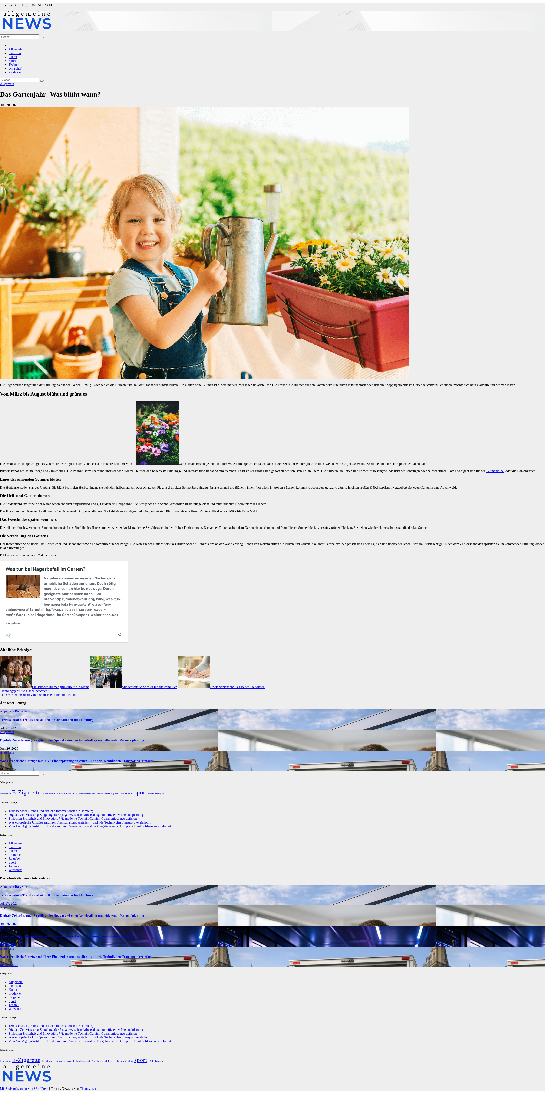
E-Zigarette (26, 792)
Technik (14, 64)
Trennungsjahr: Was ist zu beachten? (24, 691)
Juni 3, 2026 (8, 944)
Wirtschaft (15, 68)
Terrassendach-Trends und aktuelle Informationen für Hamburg (46, 720)
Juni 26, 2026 (9, 924)
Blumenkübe (495, 471)
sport (140, 792)
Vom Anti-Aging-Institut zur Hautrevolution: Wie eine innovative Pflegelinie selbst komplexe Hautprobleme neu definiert (90, 826)
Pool (94, 793)
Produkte (15, 72)
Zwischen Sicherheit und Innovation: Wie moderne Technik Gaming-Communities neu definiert (73, 818)
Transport (159, 793)
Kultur (13, 57)
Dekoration (5, 793)
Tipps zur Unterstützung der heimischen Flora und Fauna (38, 694)
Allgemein (16, 49)
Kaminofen (59, 793)
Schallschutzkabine (124, 793)
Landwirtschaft (83, 793)
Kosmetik (70, 793)
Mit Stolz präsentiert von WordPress (24, 1088)
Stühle (151, 793)
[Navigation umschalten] (1, 33)
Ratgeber (21, 711)
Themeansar (88, 1088)
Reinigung (109, 793)
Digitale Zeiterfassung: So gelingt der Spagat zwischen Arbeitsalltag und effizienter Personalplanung (72, 740)
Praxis (100, 793)
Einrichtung (47, 793)
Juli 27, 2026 (8, 903)
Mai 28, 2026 (9, 965)
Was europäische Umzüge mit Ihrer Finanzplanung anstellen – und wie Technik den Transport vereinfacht (76, 761)
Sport (12, 61)
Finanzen (15, 53)
